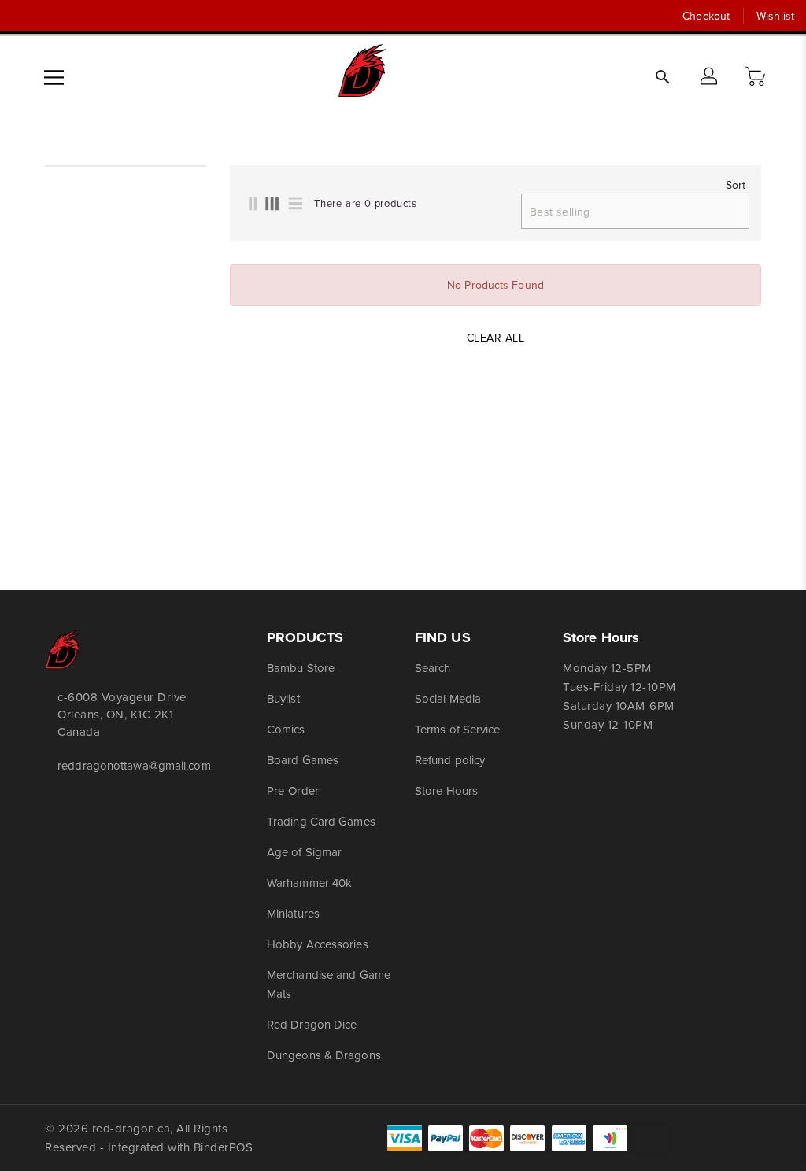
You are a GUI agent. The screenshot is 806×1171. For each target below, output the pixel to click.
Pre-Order (293, 790)
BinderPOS (223, 1147)
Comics (286, 729)
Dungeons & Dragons (324, 1055)
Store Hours (446, 790)
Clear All (496, 337)
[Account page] (710, 77)
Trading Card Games (321, 821)
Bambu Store (301, 667)
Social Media (448, 698)
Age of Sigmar (304, 852)
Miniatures (293, 913)
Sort (735, 184)
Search (433, 667)
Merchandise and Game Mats (328, 984)
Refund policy (450, 760)
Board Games (302, 760)
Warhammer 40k (309, 882)
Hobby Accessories (317, 944)
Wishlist (775, 16)
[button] (757, 77)
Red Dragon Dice (312, 1024)
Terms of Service (458, 729)
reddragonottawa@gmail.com (126, 765)
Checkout (706, 16)
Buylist (283, 698)
